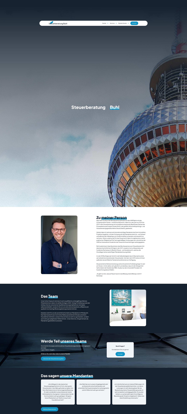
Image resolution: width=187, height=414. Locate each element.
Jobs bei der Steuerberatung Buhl (53, 359)
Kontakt (134, 23)
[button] (105, 23)
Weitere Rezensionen (49, 409)
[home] (58, 23)
